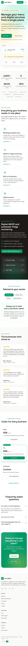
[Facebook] (9, 588)
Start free (20, 2)
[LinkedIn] (2, 588)
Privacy (20, 636)
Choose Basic (14, 439)
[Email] (12, 588)
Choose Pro (14, 457)
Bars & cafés (19, 295)
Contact (3, 606)
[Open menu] (25, 2)
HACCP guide (4, 615)
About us (3, 625)
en (7, 641)
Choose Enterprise (14, 476)
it (4, 641)
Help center (4, 618)
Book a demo (18, 35)
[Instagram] (6, 588)
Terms (7, 638)
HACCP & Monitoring (6, 598)
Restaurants (9, 295)
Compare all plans (13, 483)
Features (3, 596)
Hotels (8, 298)
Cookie (2, 638)
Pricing (2, 603)
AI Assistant (3, 601)
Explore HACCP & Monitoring (11, 251)
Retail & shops (17, 298)
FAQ (2, 613)
